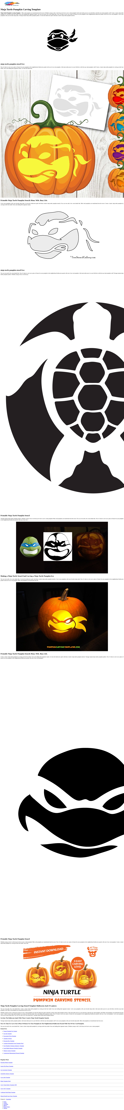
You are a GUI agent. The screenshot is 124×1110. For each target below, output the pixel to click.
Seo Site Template (7, 1033)
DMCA (5, 1105)
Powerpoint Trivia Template (9, 1036)
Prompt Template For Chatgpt (10, 1031)
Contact (5, 1103)
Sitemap (5, 1108)
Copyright (5, 1104)
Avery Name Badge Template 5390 (9, 1085)
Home (4, 1101)
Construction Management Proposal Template (13, 1053)
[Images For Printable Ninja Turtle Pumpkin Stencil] (62, 394)
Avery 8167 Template (5, 1088)
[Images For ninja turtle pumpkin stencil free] (62, 39)
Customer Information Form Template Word (13, 1043)
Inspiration (8, 1099)
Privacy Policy (6, 1106)
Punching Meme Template (6, 1062)
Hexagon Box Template (8, 1041)
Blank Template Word (6, 1081)
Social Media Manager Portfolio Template (12, 1048)
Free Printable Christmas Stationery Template (13, 1045)
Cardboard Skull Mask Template (8, 1092)
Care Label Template (5, 1077)
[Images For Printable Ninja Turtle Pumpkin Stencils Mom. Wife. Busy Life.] (62, 134)
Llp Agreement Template (6, 1070)
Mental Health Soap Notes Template (9, 1096)
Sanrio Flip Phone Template (7, 1066)
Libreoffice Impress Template (7, 1073)
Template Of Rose (7, 1038)
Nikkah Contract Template (9, 1050)
